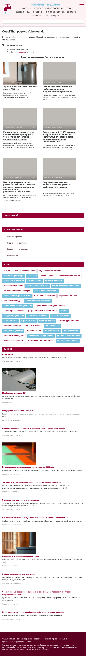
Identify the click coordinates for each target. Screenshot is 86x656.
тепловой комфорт (12, 326)
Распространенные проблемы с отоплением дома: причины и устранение (33, 428)
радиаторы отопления (14, 311)
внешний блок (28, 271)
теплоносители (34, 331)
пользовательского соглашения (66, 647)
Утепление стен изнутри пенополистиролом (20, 500)
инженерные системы (14, 281)
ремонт (64, 311)
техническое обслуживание (40, 335)
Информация (12, 255)
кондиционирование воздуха (17, 291)
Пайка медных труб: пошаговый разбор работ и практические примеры (33, 612)
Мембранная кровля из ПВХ (14, 393)
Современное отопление (17, 249)
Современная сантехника (17, 243)
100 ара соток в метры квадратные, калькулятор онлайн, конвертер (31, 482)
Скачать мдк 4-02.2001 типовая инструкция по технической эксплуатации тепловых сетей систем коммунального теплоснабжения (59, 137)
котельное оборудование (45, 291)
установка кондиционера (68, 335)
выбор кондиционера (13, 276)
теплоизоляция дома (13, 331)
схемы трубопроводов (69, 321)
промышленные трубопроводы (50, 306)
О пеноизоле (7, 354)
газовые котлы (48, 276)
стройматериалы (47, 321)
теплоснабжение (70, 331)
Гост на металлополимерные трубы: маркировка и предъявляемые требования (57, 89)
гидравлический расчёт (69, 276)
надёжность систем (68, 296)
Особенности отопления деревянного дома (20, 556)
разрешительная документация (42, 311)
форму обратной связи (40, 649)
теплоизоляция (52, 326)
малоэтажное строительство (17, 296)
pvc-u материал (11, 271)
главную (22, 52)
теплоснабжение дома (14, 335)
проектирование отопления (37, 301)
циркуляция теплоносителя (40, 341)
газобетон (32, 276)
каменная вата (34, 281)
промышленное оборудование (18, 306)
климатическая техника (37, 286)
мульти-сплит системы (44, 296)
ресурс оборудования (14, 316)
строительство (28, 321)
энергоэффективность (67, 341)
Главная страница (14, 237)
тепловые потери (33, 326)
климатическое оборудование (65, 286)
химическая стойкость (14, 341)
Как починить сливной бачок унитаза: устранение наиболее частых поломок (35, 518)
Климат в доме (45, 4)
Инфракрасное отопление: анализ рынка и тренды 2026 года (28, 467)
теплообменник (52, 331)
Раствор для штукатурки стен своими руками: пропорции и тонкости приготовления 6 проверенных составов (18, 136)
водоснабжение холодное (50, 271)
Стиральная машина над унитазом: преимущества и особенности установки (56, 184)
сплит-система (10, 321)
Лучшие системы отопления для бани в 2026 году (20, 87)
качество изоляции (53, 281)
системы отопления (60, 316)
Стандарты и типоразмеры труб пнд (17, 411)
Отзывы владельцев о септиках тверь (18, 574)
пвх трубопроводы (12, 301)
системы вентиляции (37, 316)
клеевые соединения (13, 286)
